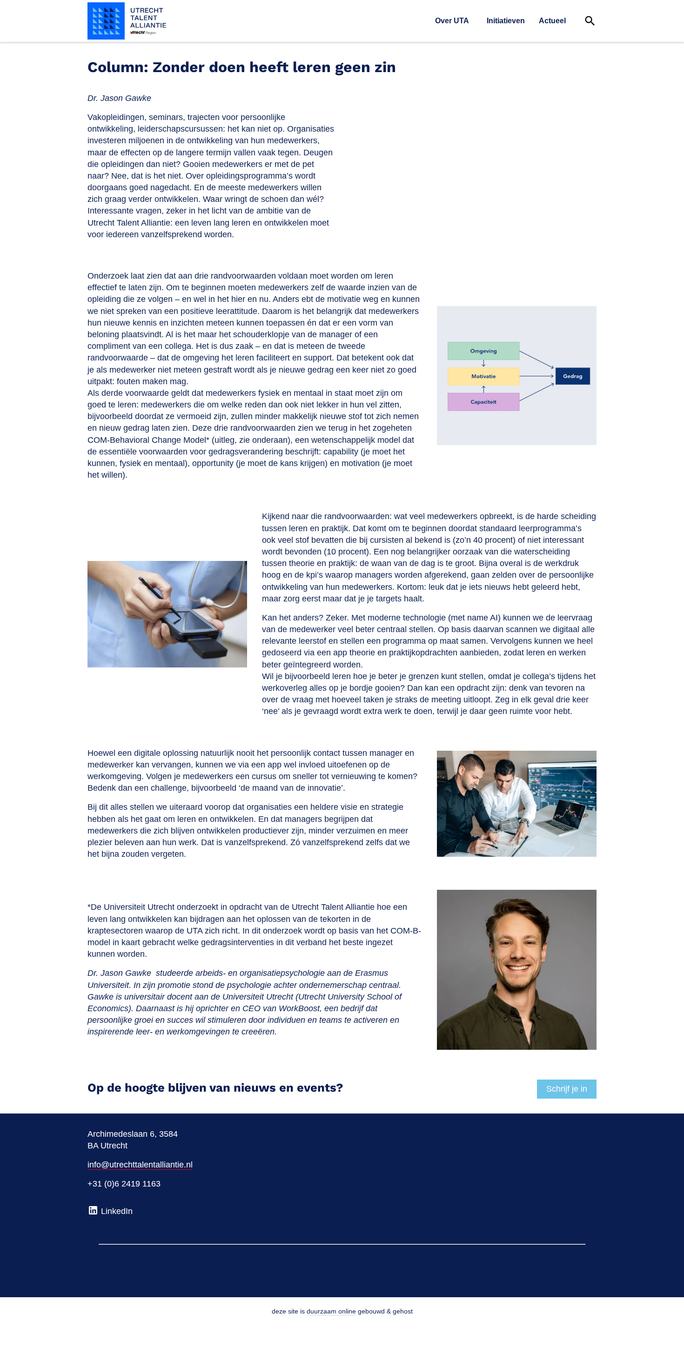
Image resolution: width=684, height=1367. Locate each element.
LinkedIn (116, 1211)
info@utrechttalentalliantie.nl (140, 1164)
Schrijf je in (566, 1089)
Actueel (552, 21)
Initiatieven (506, 21)
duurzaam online (331, 1311)
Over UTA (452, 21)
